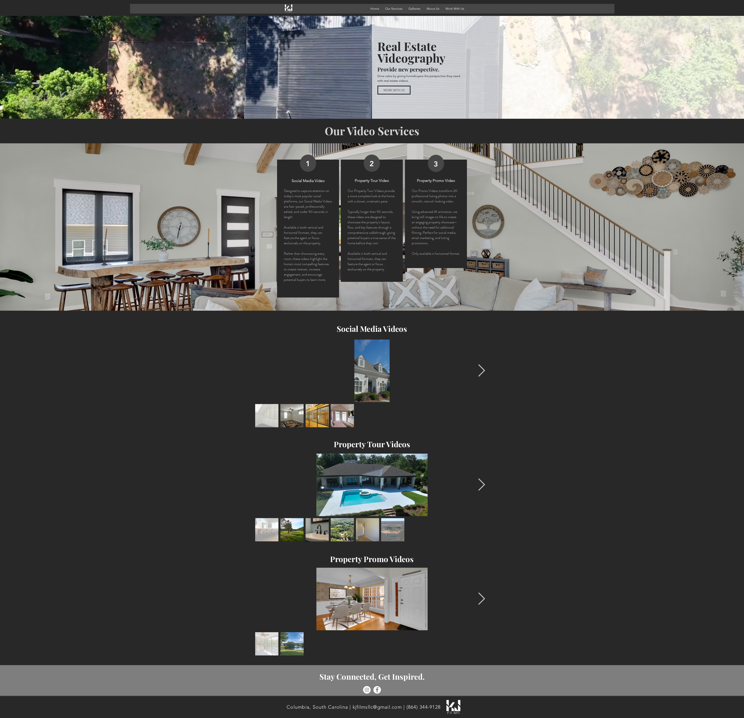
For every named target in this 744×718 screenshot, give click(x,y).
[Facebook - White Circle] (377, 690)
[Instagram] (367, 690)
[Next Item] (481, 370)
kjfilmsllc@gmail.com (377, 707)
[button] (393, 9)
